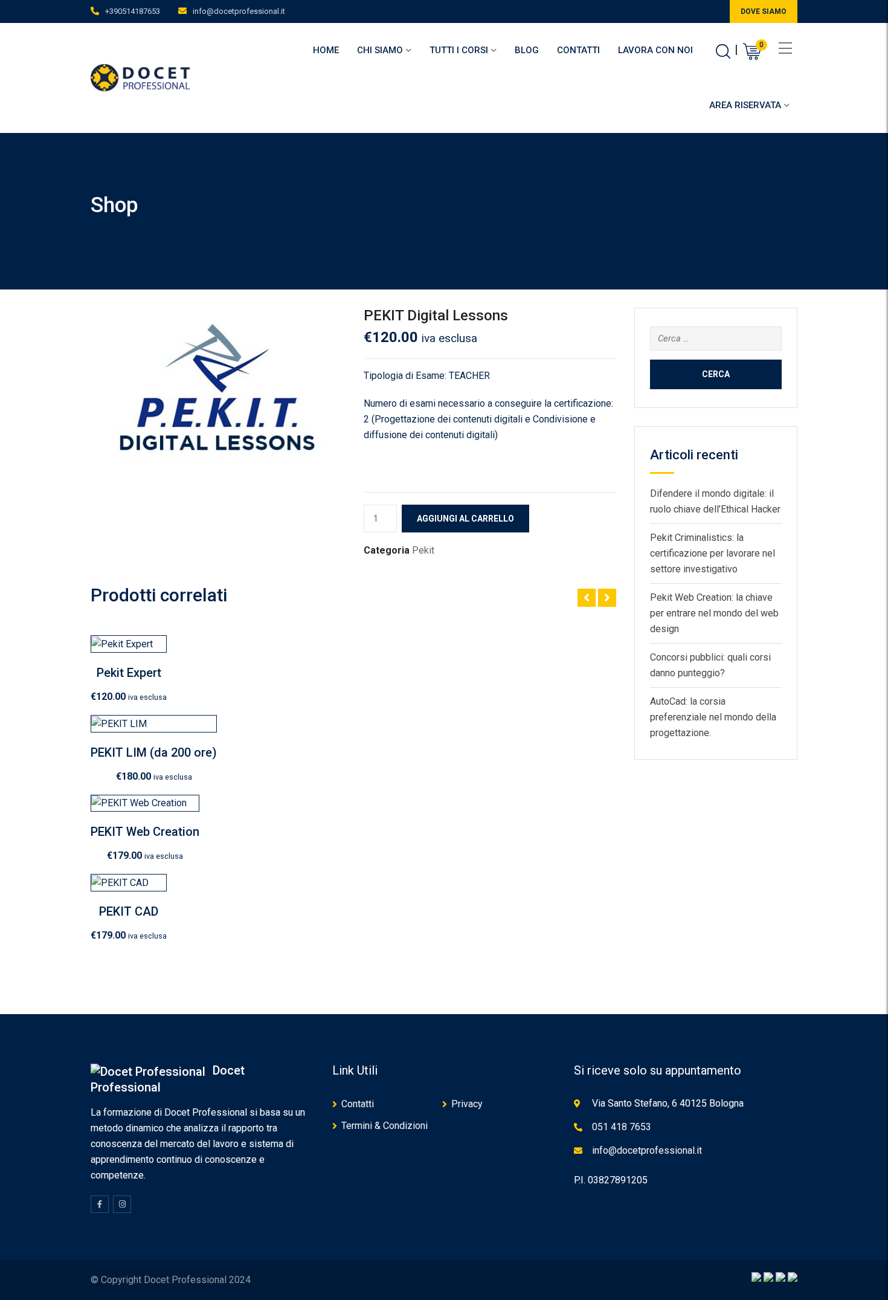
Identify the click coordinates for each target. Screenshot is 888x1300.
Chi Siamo (380, 50)
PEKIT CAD (128, 911)
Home (326, 50)
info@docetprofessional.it (239, 11)
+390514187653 (132, 11)
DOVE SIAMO (764, 11)
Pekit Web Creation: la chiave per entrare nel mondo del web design (714, 613)
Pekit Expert (129, 672)
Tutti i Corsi (459, 50)
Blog (527, 50)
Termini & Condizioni (384, 1125)
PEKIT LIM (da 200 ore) (154, 752)
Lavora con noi (655, 50)
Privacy (467, 1104)
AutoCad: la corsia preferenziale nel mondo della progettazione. (713, 717)
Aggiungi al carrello (465, 518)
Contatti (578, 50)
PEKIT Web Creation (145, 831)
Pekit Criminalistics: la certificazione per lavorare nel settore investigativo (712, 553)
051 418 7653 (621, 1127)
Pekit (423, 550)
